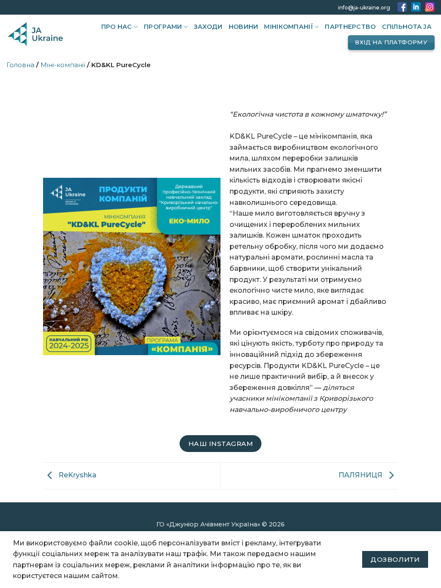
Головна (20, 65)
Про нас (116, 27)
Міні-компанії (62, 65)
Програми (163, 27)
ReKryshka (76, 475)
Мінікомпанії (288, 27)
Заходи (208, 27)
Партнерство (350, 27)
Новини (243, 27)
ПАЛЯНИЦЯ (361, 475)
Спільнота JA (407, 27)
